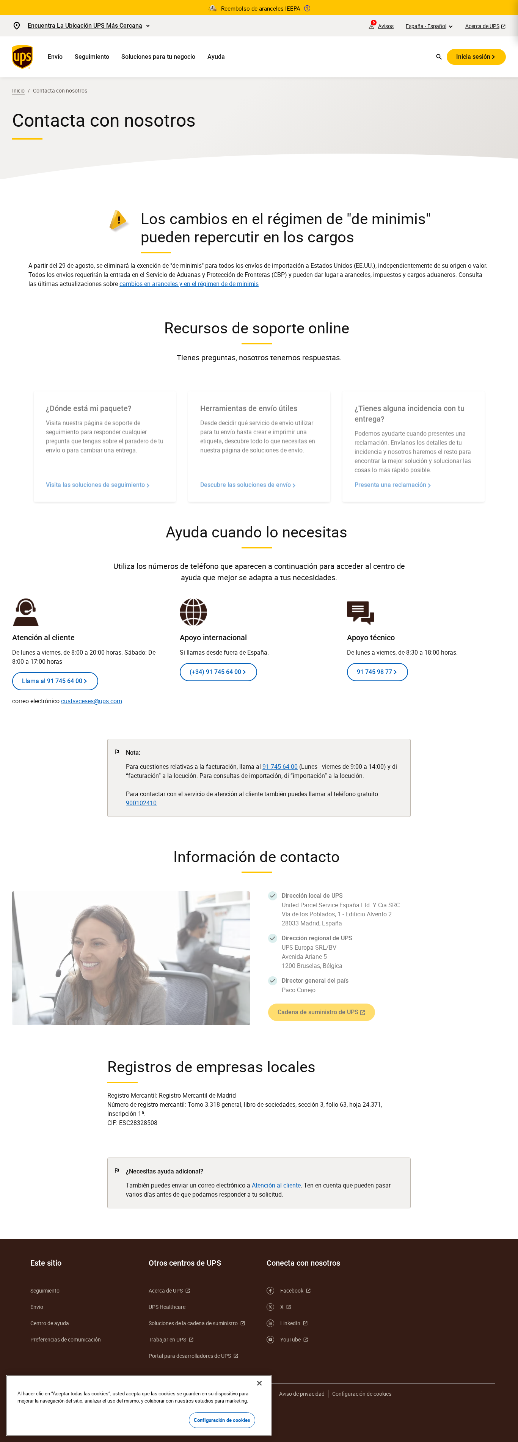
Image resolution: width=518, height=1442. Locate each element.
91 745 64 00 (280, 766)
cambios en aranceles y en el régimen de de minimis (189, 284)
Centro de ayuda (49, 1323)
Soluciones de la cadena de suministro (193, 1323)
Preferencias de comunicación (65, 1339)
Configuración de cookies (222, 1420)
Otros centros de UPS (185, 1263)
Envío (55, 56)
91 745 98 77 (374, 671)
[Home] (24, 57)
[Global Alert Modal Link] (307, 8)
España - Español (426, 26)
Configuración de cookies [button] (361, 1393)
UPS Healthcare (167, 1306)
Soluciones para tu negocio (158, 56)
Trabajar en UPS (167, 1339)
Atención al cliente (276, 1185)
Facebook (291, 1290)
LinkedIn (290, 1323)
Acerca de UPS (482, 26)
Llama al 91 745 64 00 (52, 681)
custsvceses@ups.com (91, 701)
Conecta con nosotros (303, 1263)
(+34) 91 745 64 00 (215, 671)
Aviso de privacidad (302, 1393)
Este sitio (45, 1263)
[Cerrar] (259, 1383)
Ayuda (216, 56)
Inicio (18, 90)
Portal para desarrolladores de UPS (190, 1355)
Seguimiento (92, 56)
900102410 (141, 803)
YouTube (290, 1339)
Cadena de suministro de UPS (318, 1012)
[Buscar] (439, 56)
